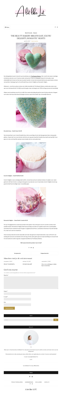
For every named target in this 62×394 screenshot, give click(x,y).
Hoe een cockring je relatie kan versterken (49, 264)
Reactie (6, 275)
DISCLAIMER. (38, 382)
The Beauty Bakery (36, 76)
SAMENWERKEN (29, 382)
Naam (6, 291)
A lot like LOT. (31, 389)
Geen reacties (34, 41)
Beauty (35, 33)
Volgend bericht (45, 253)
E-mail (6, 296)
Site (5, 302)
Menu (7, 27)
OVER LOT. (47, 382)
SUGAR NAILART (27, 264)
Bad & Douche (28, 33)
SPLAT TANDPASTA (9, 264)
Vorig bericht (17, 253)
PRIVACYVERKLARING (17, 382)
